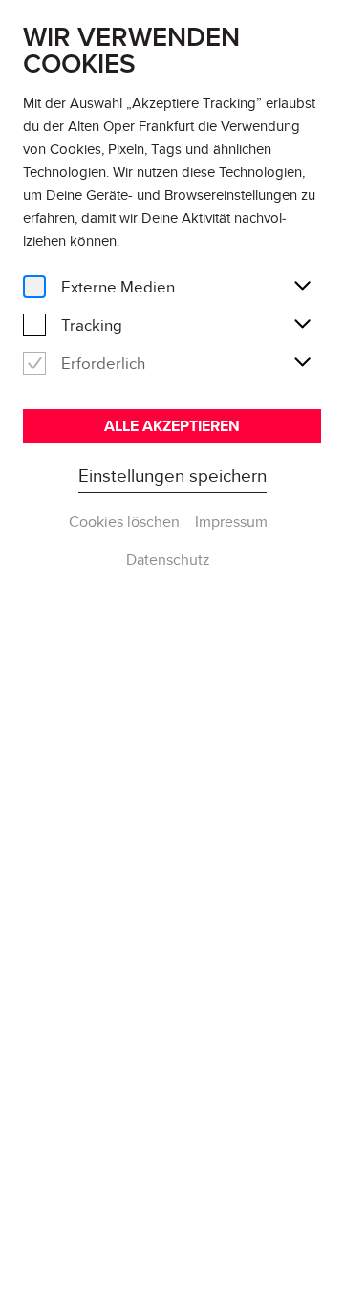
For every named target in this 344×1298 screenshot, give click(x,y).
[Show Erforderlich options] (302, 363)
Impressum (231, 521)
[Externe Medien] (34, 287)
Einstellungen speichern (172, 475)
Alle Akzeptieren (172, 426)
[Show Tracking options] (302, 325)
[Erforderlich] (34, 364)
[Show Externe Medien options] (302, 287)
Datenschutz (168, 560)
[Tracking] (34, 325)
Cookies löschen (124, 521)
